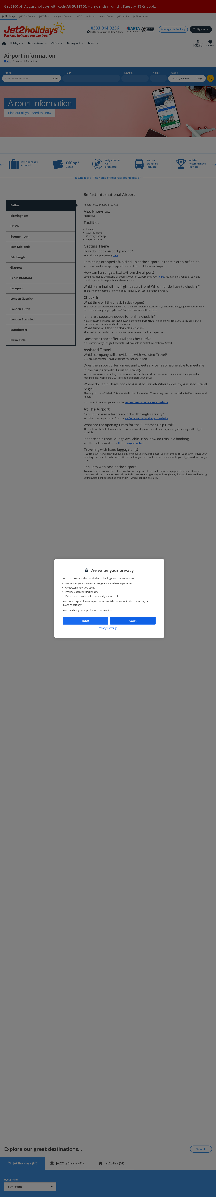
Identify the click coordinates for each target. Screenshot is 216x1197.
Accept (133, 620)
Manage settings (108, 628)
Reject (85, 620)
